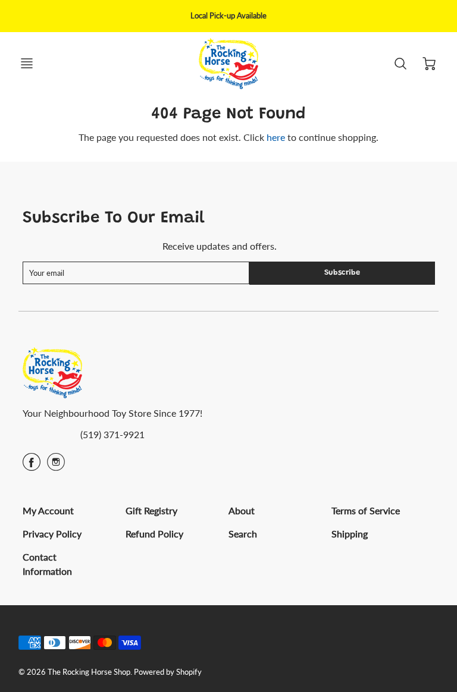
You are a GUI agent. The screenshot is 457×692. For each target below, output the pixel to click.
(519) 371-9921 (112, 434)
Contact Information (47, 564)
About (241, 510)
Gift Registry (151, 510)
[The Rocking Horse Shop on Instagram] (56, 465)
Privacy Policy (52, 533)
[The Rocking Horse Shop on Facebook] (31, 465)
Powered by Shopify (168, 672)
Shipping (349, 533)
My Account (48, 510)
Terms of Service (365, 510)
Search (242, 533)
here (276, 137)
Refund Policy (154, 533)
